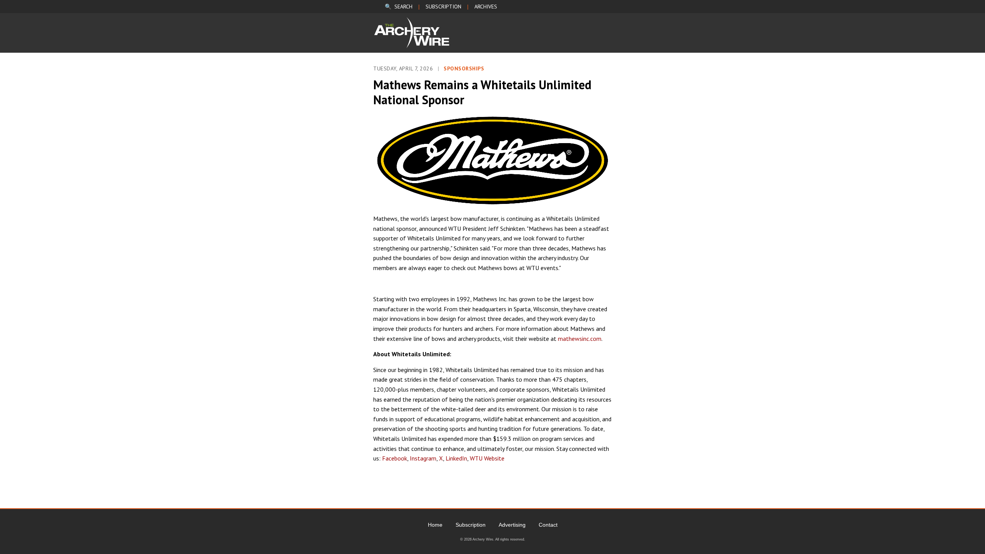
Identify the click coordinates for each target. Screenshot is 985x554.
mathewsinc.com (579, 338)
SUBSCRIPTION (443, 6)
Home (435, 525)
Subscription (471, 525)
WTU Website (487, 458)
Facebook (394, 458)
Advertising (512, 525)
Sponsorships (464, 68)
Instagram (423, 458)
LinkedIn (456, 458)
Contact (548, 525)
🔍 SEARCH (398, 6)
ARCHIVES (485, 6)
